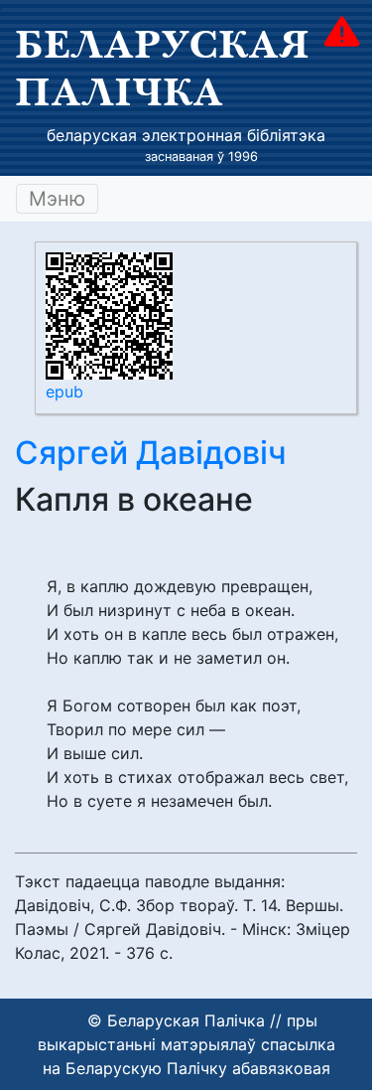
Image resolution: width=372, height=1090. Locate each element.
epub (64, 391)
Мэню (57, 199)
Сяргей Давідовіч (151, 452)
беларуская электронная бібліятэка (186, 135)
